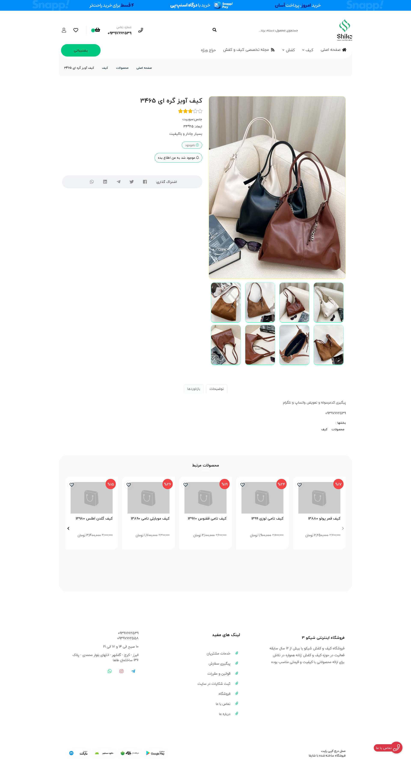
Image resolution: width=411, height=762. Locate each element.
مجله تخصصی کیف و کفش (246, 49)
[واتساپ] (91, 181)
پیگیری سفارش (219, 663)
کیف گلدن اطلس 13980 (94, 518)
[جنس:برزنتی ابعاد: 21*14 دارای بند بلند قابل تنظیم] (205, 498)
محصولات (122, 67)
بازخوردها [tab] (193, 389)
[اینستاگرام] (121, 671)
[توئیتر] (131, 181)
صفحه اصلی (331, 49)
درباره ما (224, 714)
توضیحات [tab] (217, 389)
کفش (290, 50)
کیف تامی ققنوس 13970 (207, 518)
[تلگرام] (118, 181)
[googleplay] (155, 753)
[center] (214, 30)
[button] (343, 528)
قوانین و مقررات (218, 674)
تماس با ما (223, 704)
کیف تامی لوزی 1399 (267, 518)
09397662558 (127, 638)
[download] (104, 753)
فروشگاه (224, 694)
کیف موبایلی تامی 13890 (150, 518)
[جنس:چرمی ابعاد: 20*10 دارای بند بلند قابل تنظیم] (149, 498)
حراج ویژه (208, 50)
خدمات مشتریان (218, 653)
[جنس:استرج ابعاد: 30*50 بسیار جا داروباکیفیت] (92, 498)
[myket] (78, 753)
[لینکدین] (105, 181)
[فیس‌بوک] (144, 181)
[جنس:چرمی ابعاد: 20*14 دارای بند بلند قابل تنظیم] (319, 498)
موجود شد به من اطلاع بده (177, 157)
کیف (309, 50)
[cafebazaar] (129, 753)
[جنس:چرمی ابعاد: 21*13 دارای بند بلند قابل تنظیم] (262, 498)
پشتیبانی (81, 50)
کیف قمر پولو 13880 (324, 518)
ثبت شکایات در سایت (214, 684)
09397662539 (128, 633)
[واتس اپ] (109, 671)
